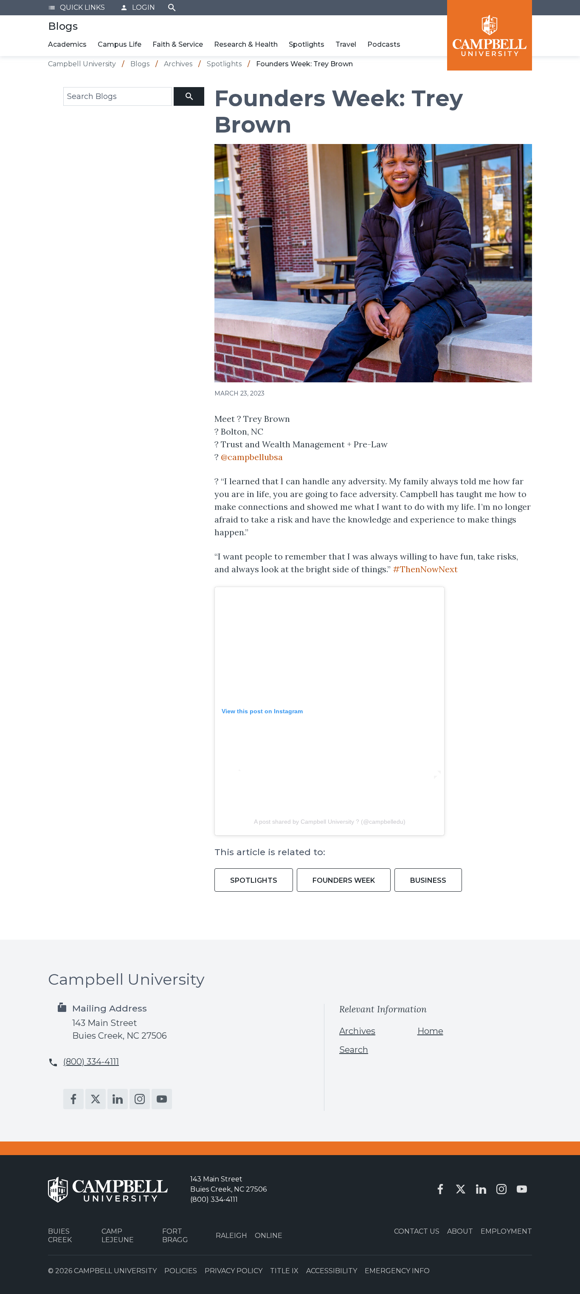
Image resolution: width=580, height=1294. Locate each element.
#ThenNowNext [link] (425, 569)
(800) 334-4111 (91, 1062)
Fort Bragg (175, 1235)
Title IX (284, 1271)
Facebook (73, 1099)
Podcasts (383, 44)
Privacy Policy (233, 1271)
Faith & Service (177, 44)
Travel (345, 44)
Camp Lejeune (117, 1235)
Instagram (140, 1099)
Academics (67, 44)
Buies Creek (60, 1235)
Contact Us (416, 1231)
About (460, 1231)
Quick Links (76, 7)
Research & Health (246, 44)
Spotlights (306, 44)
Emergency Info (397, 1271)
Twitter (95, 1099)
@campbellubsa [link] (252, 457)
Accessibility (331, 1271)
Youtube (162, 1099)
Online (268, 1236)
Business (428, 880)
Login (137, 7)
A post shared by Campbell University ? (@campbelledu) (329, 821)
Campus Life (119, 44)
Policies (180, 1271)
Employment (506, 1231)
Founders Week (344, 880)
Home (430, 1031)
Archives (357, 1031)
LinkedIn (117, 1099)
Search (172, 7)
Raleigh (231, 1236)
